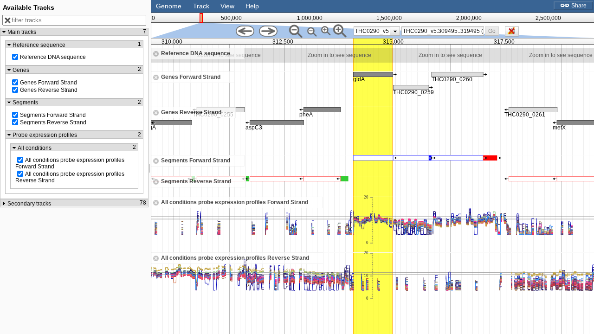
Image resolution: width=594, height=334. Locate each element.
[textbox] (443, 31)
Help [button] (252, 6)
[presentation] (395, 31)
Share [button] (578, 5)
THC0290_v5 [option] (372, 31)
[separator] (149, 167)
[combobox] (442, 31)
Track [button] (201, 6)
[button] (492, 30)
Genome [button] (168, 6)
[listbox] (377, 31)
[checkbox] (514, 34)
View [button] (227, 6)
